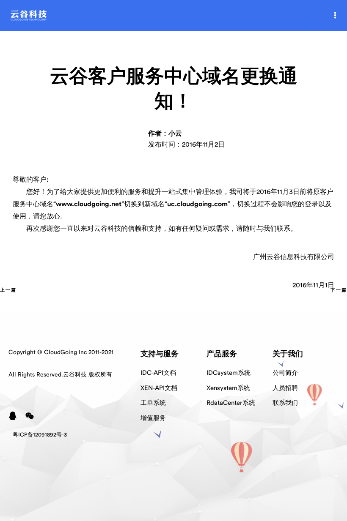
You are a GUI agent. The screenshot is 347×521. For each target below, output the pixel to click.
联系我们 (285, 403)
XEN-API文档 (158, 388)
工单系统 (153, 403)
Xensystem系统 (228, 388)
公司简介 (285, 373)
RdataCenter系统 (231, 403)
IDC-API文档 (158, 373)
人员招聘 (285, 388)
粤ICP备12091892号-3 (40, 434)
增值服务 (153, 418)
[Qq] (12, 416)
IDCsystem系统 (229, 373)
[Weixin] (29, 416)
